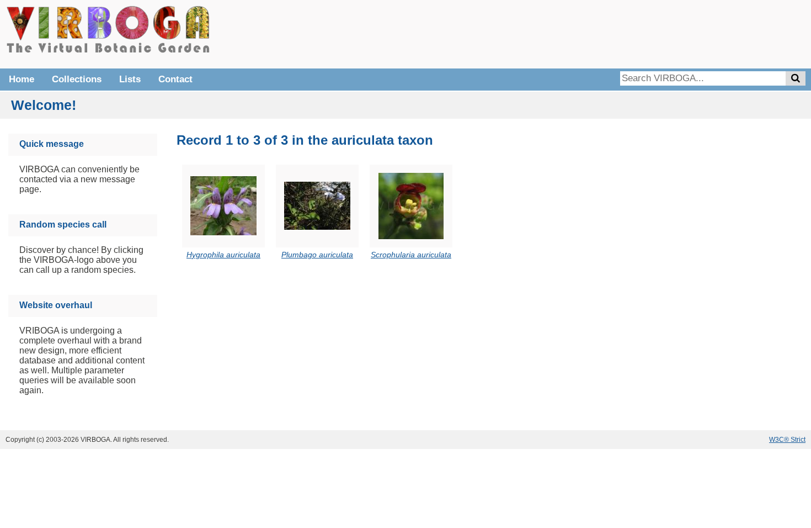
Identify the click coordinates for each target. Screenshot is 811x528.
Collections (77, 79)
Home (21, 79)
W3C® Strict (787, 439)
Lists (130, 79)
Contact (175, 79)
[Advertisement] (640, 33)
